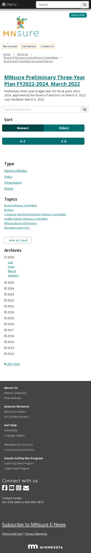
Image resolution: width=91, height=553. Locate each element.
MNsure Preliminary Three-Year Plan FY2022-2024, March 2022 (44, 80)
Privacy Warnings (36, 534)
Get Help (10, 425)
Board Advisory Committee (20, 205)
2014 (10, 347)
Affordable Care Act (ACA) (18, 445)
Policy (8, 177)
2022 (10, 300)
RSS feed (13, 364)
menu (11, 4)
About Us (22, 54)
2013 (10, 353)
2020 (10, 312)
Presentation (13, 183)
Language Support (14, 435)
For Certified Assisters (16, 417)
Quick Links (78, 15)
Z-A (63, 141)
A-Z (22, 141)
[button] (78, 15)
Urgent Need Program (17, 468)
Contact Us (47, 46)
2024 (10, 288)
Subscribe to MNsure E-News (34, 524)
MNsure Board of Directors (20, 223)
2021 (10, 306)
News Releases (12, 398)
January (13, 275)
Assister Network (16, 406)
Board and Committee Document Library (28, 61)
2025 (10, 282)
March (12, 271)
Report (9, 188)
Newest (23, 128)
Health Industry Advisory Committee (26, 219)
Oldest (64, 128)
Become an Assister (15, 411)
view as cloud (18, 240)
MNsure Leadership (15, 393)
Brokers (9, 210)
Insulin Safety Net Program (23, 458)
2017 (10, 330)
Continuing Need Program (19, 463)
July (10, 262)
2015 (10, 341)
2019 (10, 318)
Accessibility (11, 430)
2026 (10, 257)
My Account (10, 46)
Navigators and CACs (17, 228)
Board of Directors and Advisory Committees (31, 57)
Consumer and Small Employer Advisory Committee (35, 214)
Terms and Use (12, 534)
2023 (10, 294)
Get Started (29, 46)
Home (7, 54)
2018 (10, 324)
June (11, 266)
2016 (10, 336)
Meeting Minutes (15, 171)
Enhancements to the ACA (19, 450)
